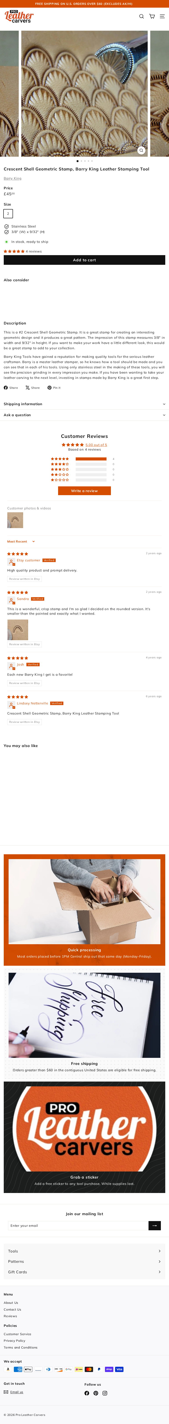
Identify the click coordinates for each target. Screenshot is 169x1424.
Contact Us (12, 1309)
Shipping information (23, 404)
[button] (15, 251)
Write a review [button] (84, 491)
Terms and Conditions (21, 1347)
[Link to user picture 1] (17, 629)
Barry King (13, 178)
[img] (17, 554)
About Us (11, 1303)
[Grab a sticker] (84, 1128)
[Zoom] (141, 150)
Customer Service (17, 1334)
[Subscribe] (155, 1225)
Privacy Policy (14, 1341)
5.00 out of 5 (96, 445)
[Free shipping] (84, 1015)
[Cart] (152, 16)
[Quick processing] (84, 901)
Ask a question (17, 415)
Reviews (10, 1316)
